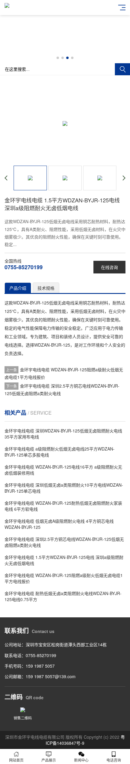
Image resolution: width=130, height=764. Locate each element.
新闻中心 (81, 759)
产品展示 (48, 759)
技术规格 (45, 288)
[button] (58, 58)
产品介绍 (17, 288)
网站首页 (16, 759)
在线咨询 (109, 267)
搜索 (122, 69)
